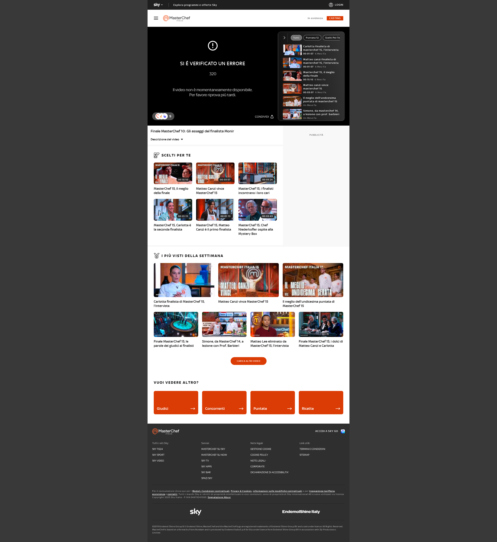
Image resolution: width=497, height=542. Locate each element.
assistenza (158, 494)
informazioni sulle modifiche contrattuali (277, 491)
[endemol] (301, 512)
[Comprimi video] (285, 37)
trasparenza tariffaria (322, 491)
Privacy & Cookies (241, 491)
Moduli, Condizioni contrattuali (211, 491)
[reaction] (165, 116)
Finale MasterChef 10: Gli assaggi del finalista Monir (192, 131)
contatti (172, 494)
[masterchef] (178, 18)
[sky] (196, 511)
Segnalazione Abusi (219, 497)
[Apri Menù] (158, 18)
